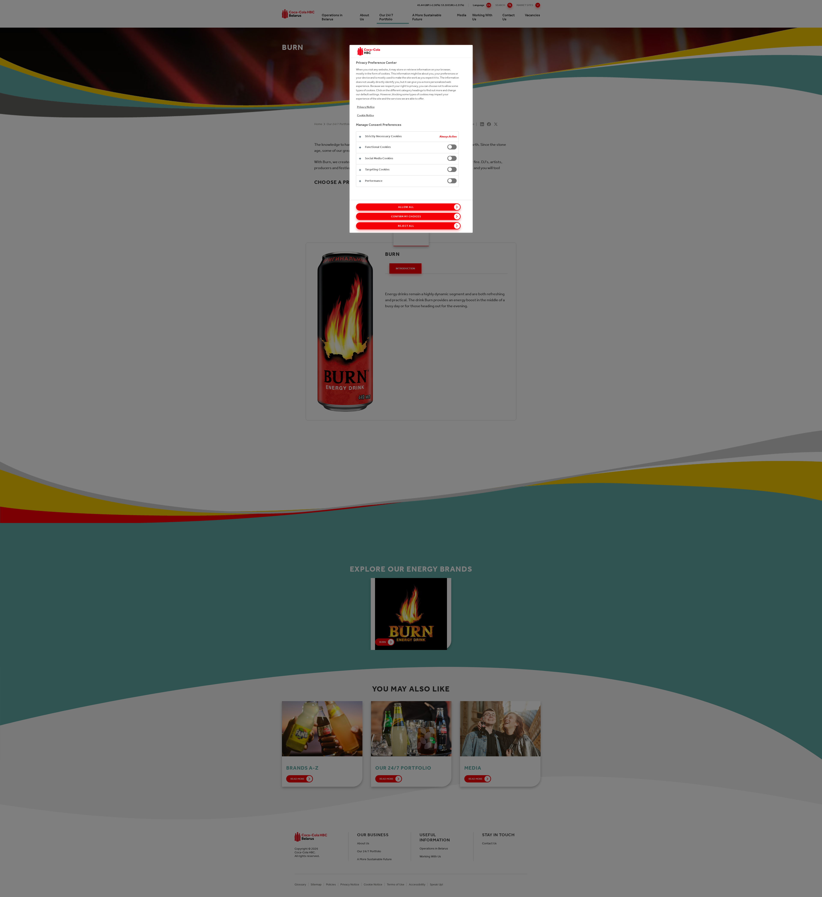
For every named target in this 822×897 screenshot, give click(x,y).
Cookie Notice (365, 115)
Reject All (406, 225)
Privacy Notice (366, 107)
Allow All (406, 207)
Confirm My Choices (406, 216)
